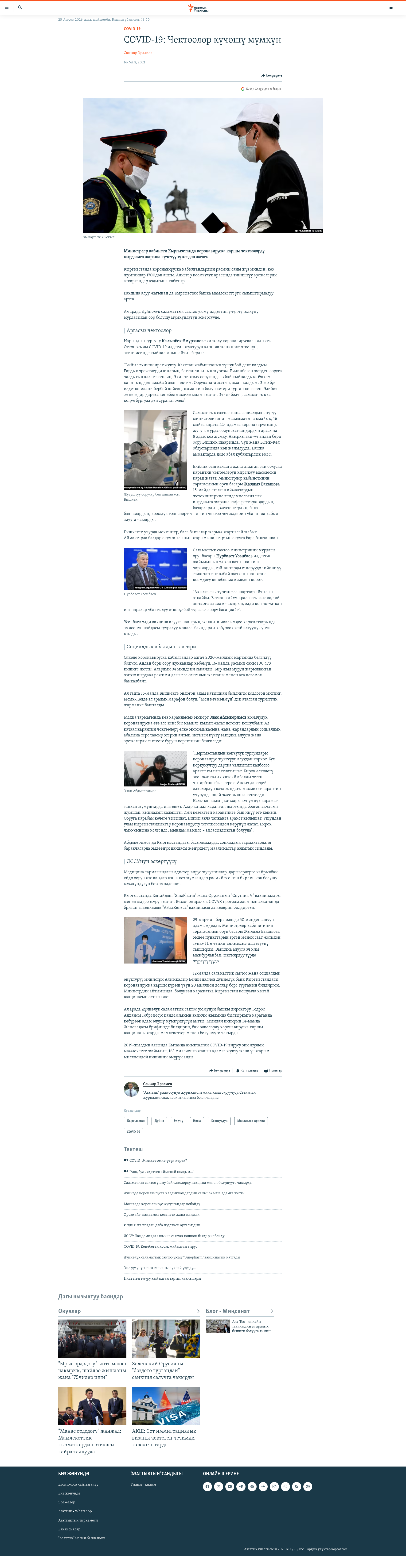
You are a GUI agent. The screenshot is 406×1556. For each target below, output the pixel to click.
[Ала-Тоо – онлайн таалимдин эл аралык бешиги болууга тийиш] (218, 1326)
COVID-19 (132, 29)
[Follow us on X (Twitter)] (218, 1486)
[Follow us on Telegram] (240, 1486)
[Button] (271, 76)
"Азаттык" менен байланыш (81, 1538)
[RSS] (296, 1486)
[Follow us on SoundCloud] (263, 1486)
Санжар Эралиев (138, 53)
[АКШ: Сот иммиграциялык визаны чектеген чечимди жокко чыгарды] (166, 1406)
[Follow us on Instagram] (274, 1486)
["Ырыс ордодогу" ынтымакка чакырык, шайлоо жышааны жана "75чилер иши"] (92, 1339)
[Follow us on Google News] (252, 1486)
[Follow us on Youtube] (229, 1486)
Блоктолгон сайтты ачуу (78, 1484)
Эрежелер (66, 1502)
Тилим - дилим (143, 1484)
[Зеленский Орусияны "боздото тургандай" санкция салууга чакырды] (166, 1339)
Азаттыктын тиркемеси (78, 1520)
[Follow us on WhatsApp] (285, 1486)
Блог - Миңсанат (228, 1311)
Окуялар (69, 1311)
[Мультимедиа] (391, 8)
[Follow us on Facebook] (207, 1486)
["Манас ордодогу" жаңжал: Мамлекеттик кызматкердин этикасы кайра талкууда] (92, 1406)
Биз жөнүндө (69, 1493)
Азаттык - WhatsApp (75, 1511)
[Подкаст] (307, 1486)
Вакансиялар (69, 1529)
